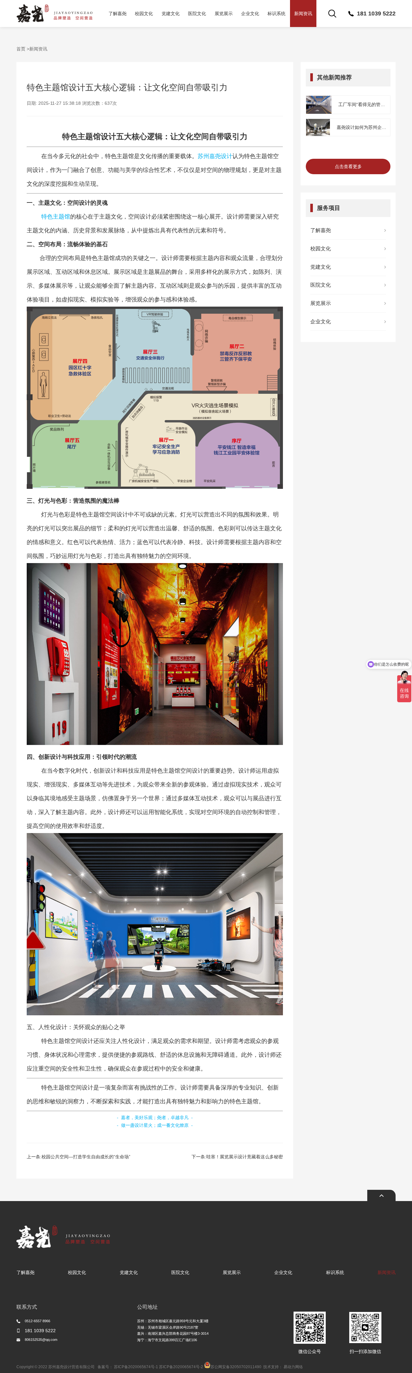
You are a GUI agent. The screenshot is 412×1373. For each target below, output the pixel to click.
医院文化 (197, 13)
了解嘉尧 (117, 13)
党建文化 (171, 13)
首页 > (22, 48)
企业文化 (250, 13)
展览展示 (224, 13)
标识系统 (276, 13)
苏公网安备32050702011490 (236, 1367)
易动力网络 (293, 1367)
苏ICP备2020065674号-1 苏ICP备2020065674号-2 (158, 1367)
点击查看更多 (348, 166)
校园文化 (144, 13)
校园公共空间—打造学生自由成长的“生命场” (86, 1156)
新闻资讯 (303, 13)
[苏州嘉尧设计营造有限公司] (54, 13)
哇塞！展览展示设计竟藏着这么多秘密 (244, 1156)
